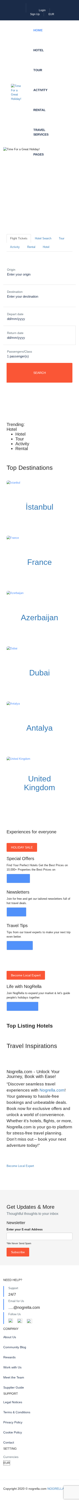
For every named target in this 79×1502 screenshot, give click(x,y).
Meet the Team (13, 1377)
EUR (51, 14)
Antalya (39, 727)
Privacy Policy (12, 1422)
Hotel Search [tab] (43, 238)
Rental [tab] (31, 247)
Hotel (38, 50)
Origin (11, 269)
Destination (15, 291)
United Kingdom (39, 783)
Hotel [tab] (46, 247)
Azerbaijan (39, 617)
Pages (38, 154)
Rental (39, 110)
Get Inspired (19, 945)
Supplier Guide (13, 1387)
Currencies (10, 1457)
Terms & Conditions (16, 1412)
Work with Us (12, 1367)
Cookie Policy (12, 1432)
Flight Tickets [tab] (18, 238)
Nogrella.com (52, 1090)
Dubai (39, 672)
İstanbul (39, 506)
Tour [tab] (61, 238)
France (39, 562)
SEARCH (39, 373)
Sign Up (35, 14)
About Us (9, 1337)
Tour (37, 70)
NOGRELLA (55, 1488)
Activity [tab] (15, 247)
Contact (8, 1442)
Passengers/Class (19, 351)
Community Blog (14, 1347)
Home (38, 30)
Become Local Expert (20, 1166)
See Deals (18, 878)
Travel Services (40, 132)
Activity (40, 90)
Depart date (15, 314)
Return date (15, 333)
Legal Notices (12, 1402)
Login (42, 10)
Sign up (16, 912)
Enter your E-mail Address (25, 1229)
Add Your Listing (22, 1006)
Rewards (9, 1357)
